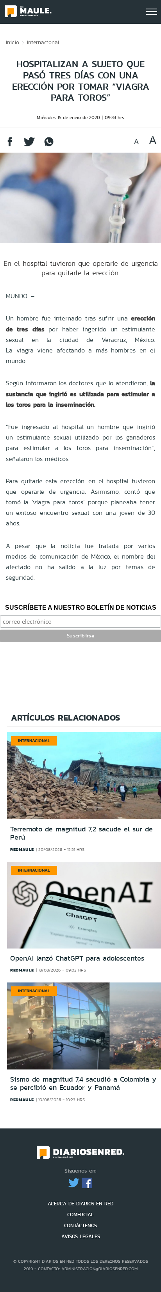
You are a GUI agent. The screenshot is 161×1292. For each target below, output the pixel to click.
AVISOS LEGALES (80, 1236)
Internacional (43, 42)
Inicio (12, 42)
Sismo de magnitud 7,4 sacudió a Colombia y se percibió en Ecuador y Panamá (83, 1083)
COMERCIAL (80, 1214)
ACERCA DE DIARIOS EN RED (80, 1203)
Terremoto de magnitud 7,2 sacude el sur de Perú (81, 833)
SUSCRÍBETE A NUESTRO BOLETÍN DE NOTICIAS (80, 607)
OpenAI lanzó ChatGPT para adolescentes (77, 958)
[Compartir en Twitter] (29, 145)
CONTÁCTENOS (80, 1225)
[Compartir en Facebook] (10, 145)
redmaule (22, 849)
